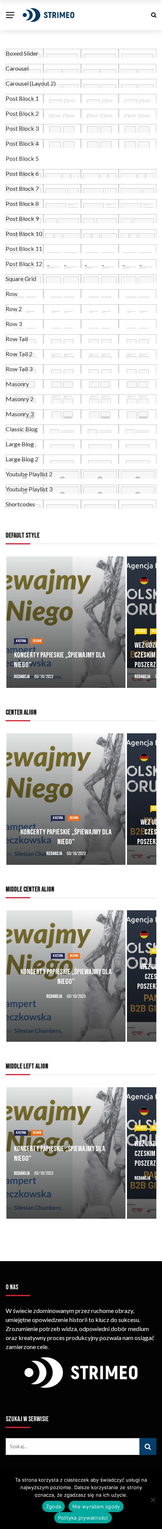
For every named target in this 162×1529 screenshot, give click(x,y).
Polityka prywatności (83, 1518)
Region (37, 641)
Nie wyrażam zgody (96, 1506)
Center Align (21, 712)
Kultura (21, 641)
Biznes (140, 631)
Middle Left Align (27, 1066)
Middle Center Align (30, 889)
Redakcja (22, 677)
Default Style (23, 535)
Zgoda (53, 1506)
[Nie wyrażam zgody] (152, 1499)
